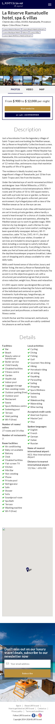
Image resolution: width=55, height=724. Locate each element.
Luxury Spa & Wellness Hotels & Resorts (17, 36)
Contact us (42, 708)
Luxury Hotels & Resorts (11, 29)
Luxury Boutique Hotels (11, 32)
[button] (7, 67)
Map (41, 89)
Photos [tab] (15, 89)
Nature (25, 32)
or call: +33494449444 (27, 115)
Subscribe (27, 673)
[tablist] (27, 89)
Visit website (27, 108)
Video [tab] (29, 89)
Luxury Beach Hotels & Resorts (34, 29)
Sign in (18, 706)
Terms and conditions (34, 711)
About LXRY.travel (31, 706)
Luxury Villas (34, 32)
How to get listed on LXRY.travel (21, 708)
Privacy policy (17, 711)
